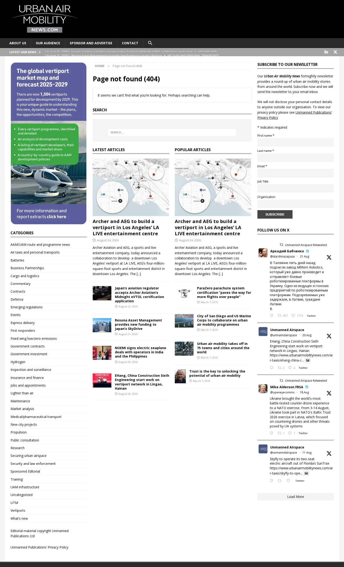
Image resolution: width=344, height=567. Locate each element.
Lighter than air (22, 393)
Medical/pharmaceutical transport (36, 416)
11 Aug (306, 453)
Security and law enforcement (33, 463)
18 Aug (304, 392)
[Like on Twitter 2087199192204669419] (289, 481)
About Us (17, 43)
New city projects (24, 424)
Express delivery (23, 323)
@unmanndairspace (283, 335)
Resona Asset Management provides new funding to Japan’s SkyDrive (138, 324)
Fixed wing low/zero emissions (34, 338)
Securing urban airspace (29, 455)
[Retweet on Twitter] (281, 244)
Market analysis (22, 409)
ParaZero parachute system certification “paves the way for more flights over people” (224, 292)
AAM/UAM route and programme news (40, 244)
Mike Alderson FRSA (286, 387)
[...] (139, 274)
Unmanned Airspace (287, 330)
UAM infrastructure (25, 487)
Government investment (29, 354)
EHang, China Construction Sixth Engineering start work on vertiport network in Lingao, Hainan (142, 382)
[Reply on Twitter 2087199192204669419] (273, 481)
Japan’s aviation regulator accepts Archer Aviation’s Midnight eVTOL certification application (139, 294)
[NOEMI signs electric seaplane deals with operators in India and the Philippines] (102, 353)
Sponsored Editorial (25, 471)
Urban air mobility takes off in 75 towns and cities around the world (223, 347)
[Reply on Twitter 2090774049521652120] (273, 316)
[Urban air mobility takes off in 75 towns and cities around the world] (184, 349)
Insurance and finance (27, 377)
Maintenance (20, 401)
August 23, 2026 (128, 306)
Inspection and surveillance (31, 369)
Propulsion (19, 432)
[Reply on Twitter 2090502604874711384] (273, 368)
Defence (17, 299)
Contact (130, 43)
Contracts (18, 291)
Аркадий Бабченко (287, 251)
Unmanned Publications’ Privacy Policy (39, 547)
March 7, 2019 (209, 302)
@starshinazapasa (282, 256)
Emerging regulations (27, 307)
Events (16, 315)
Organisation (266, 197)
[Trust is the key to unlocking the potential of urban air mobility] (180, 376)
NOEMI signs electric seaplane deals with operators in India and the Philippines (140, 352)
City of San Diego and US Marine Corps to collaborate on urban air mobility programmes (224, 320)
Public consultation (25, 440)
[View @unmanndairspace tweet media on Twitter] (308, 360)
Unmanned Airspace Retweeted (306, 245)
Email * (262, 166)
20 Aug (306, 335)
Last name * (265, 151)
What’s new (19, 518)
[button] (150, 43)
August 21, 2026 (128, 334)
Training (17, 479)
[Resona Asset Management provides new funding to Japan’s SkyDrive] (102, 325)
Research (18, 448)
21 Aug (304, 256)
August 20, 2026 (128, 362)
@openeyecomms (282, 392)
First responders (23, 330)
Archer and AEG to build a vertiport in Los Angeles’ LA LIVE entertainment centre (126, 227)
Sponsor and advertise (91, 43)
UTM (14, 502)
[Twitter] (335, 52)
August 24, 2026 (108, 240)
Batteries (17, 260)
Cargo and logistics (25, 276)
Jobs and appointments (28, 385)
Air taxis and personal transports (35, 252)
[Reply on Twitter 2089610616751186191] (273, 433)
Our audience (48, 43)
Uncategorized (22, 494)
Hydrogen (18, 362)
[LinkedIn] (326, 52)
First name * (265, 136)
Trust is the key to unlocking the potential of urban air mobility (217, 373)
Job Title (262, 181)
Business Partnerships (27, 268)
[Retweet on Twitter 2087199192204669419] (281, 481)
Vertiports (18, 510)
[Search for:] (172, 132)
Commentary (20, 283)
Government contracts (28, 346)
